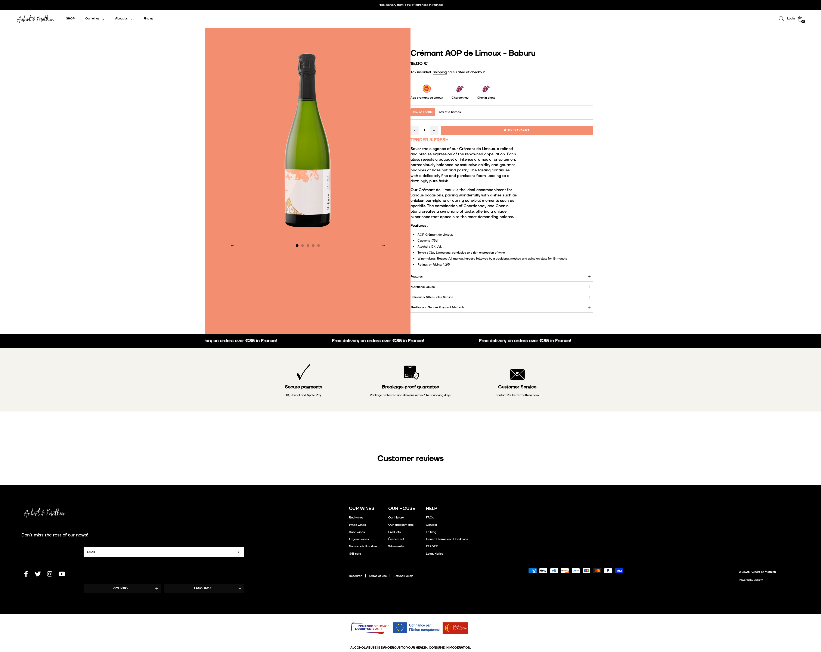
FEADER (432, 546)
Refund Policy (403, 576)
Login (791, 18)
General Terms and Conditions (447, 539)
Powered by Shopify (751, 580)
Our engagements (400, 525)
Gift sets (355, 554)
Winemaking (396, 546)
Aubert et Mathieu (763, 572)
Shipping (440, 72)
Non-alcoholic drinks (363, 546)
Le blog (431, 532)
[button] (95, 18)
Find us (148, 18)
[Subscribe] (237, 552)
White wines (357, 525)
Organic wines (359, 539)
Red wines (356, 517)
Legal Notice (434, 554)
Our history (396, 517)
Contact (431, 525)
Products (394, 532)
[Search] (781, 18)
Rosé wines (357, 532)
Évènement (396, 539)
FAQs (430, 517)
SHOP (70, 18)
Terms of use (378, 576)
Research (355, 576)
